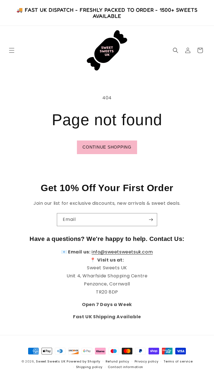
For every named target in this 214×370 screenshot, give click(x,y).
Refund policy (117, 361)
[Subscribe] (151, 219)
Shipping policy (89, 367)
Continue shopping (107, 147)
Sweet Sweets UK (51, 361)
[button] (12, 50)
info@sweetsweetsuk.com (122, 252)
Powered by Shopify (83, 361)
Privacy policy (147, 361)
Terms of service (178, 361)
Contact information (125, 367)
